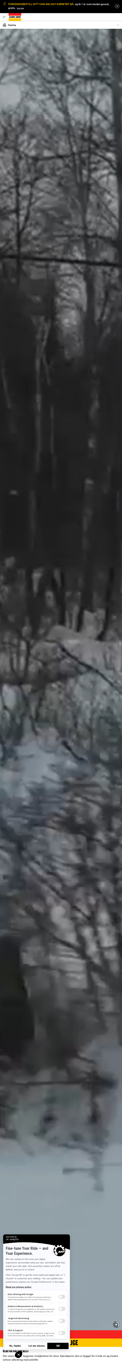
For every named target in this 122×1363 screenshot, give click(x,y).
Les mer (20, 8)
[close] (117, 6)
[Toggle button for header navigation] (4, 17)
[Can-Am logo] (15, 17)
